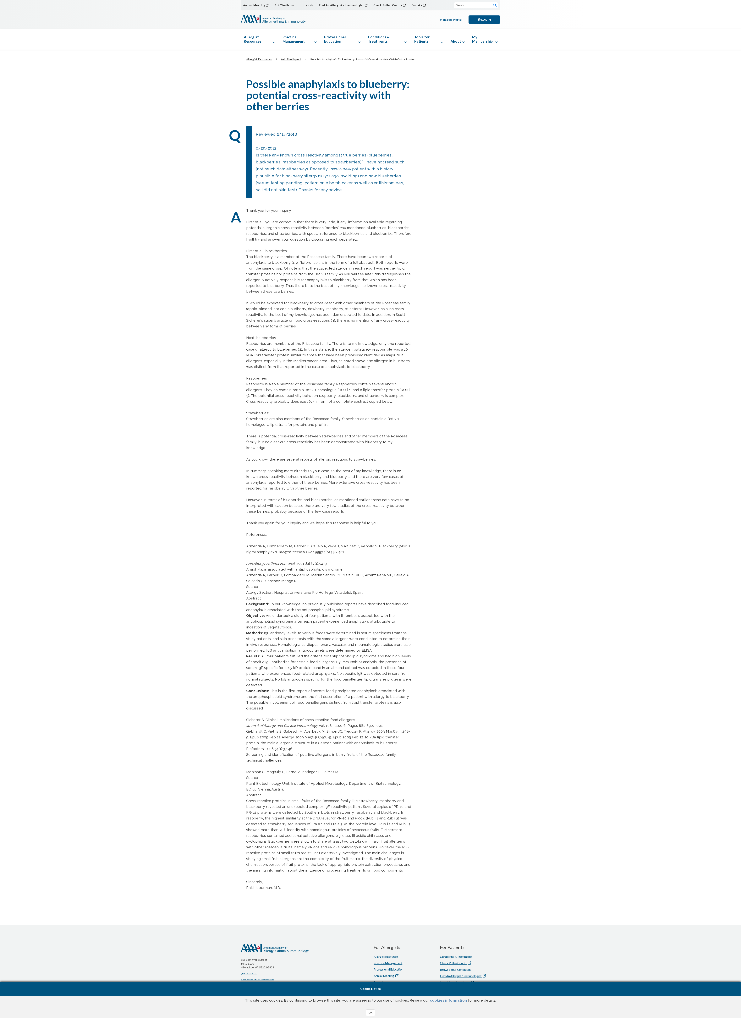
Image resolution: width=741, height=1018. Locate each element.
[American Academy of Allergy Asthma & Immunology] (273, 19)
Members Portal (451, 19)
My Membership (482, 39)
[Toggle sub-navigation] (273, 39)
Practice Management (294, 39)
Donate (417, 5)
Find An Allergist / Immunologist (341, 5)
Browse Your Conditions (455, 969)
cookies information (448, 1000)
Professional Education (335, 39)
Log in (486, 19)
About (456, 41)
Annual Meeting (254, 5)
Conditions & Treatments (379, 39)
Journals (307, 5)
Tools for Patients (422, 39)
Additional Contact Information (257, 979)
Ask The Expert (285, 5)
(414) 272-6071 (249, 973)
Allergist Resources (252, 39)
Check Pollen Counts (387, 5)
